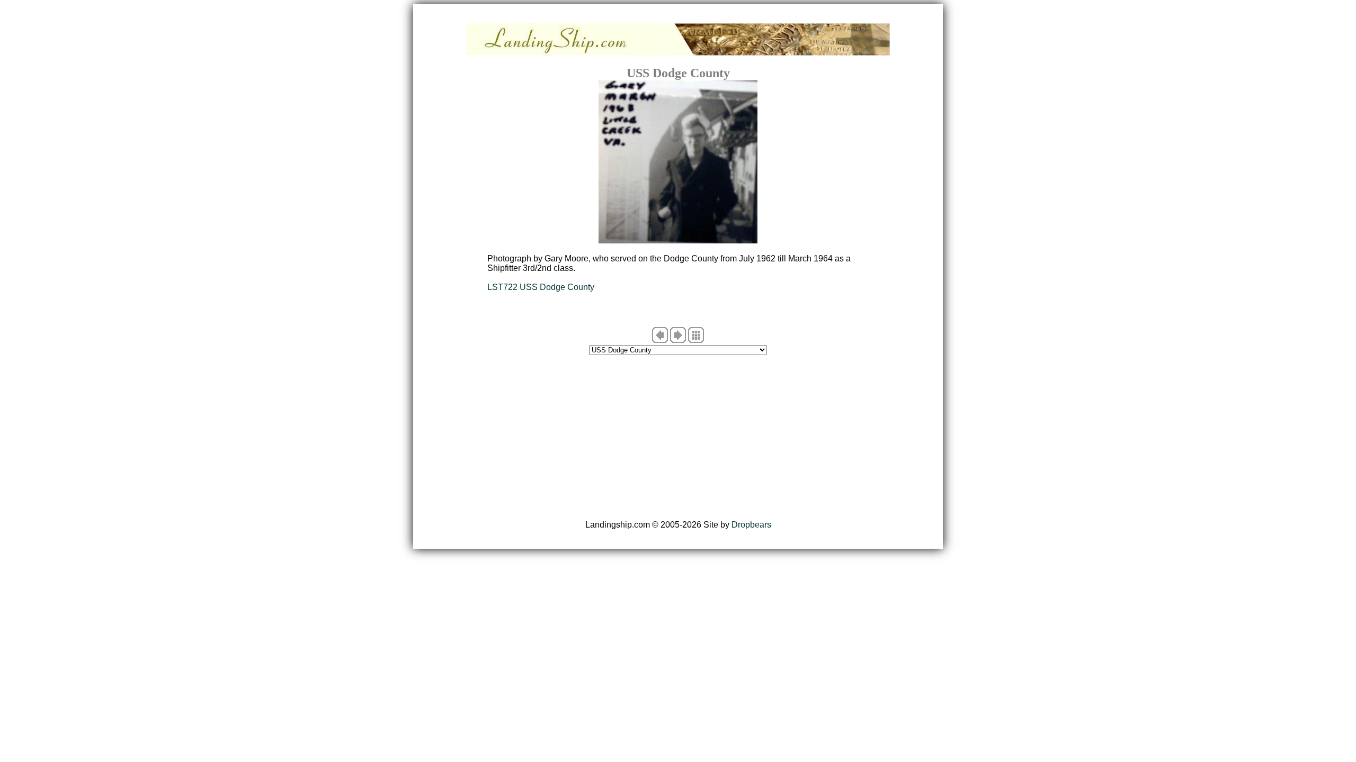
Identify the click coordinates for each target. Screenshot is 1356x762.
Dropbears (751, 524)
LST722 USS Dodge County (540, 287)
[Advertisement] (678, 438)
